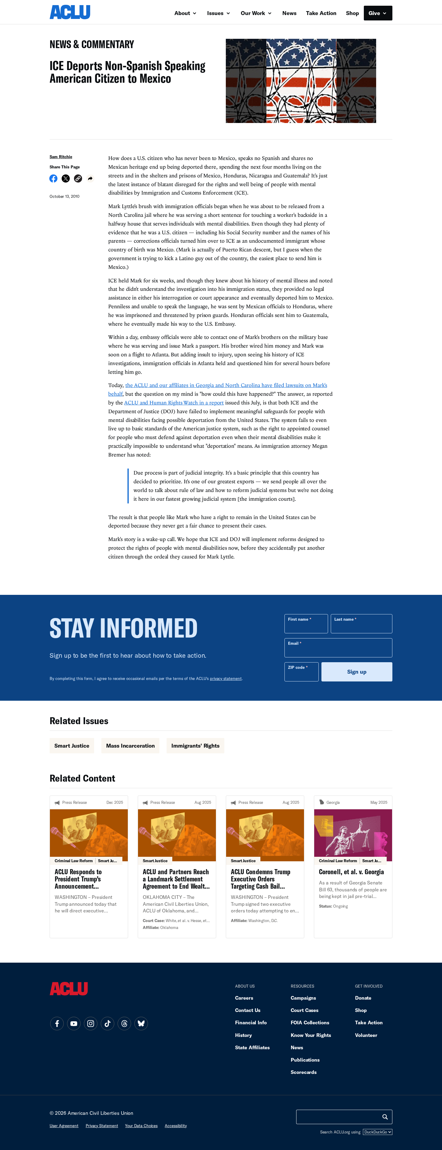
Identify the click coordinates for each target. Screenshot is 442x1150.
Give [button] (375, 13)
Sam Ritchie (61, 156)
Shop (352, 13)
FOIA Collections (310, 1022)
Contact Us (247, 1010)
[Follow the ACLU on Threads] (124, 1023)
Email (293, 643)
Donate (363, 998)
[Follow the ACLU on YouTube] (73, 1023)
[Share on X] (66, 180)
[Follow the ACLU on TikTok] (107, 1023)
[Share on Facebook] (53, 180)
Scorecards (304, 1072)
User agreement (64, 1125)
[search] (385, 1117)
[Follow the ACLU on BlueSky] (141, 1023)
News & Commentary (89, 45)
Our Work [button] (254, 13)
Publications (305, 1059)
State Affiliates (252, 1047)
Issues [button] (216, 13)
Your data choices (141, 1125)
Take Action (321, 13)
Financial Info (251, 1022)
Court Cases (304, 1010)
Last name (344, 619)
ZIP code (296, 667)
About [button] (183, 13)
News (289, 13)
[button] (78, 179)
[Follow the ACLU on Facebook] (57, 1023)
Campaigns (303, 998)
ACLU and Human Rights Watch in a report (174, 402)
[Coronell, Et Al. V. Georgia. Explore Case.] (353, 867)
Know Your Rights (311, 1035)
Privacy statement (102, 1125)
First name (298, 619)
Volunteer (366, 1035)
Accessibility (176, 1125)
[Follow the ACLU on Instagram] (90, 1023)
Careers (244, 998)
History (243, 1035)
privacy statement (226, 678)
